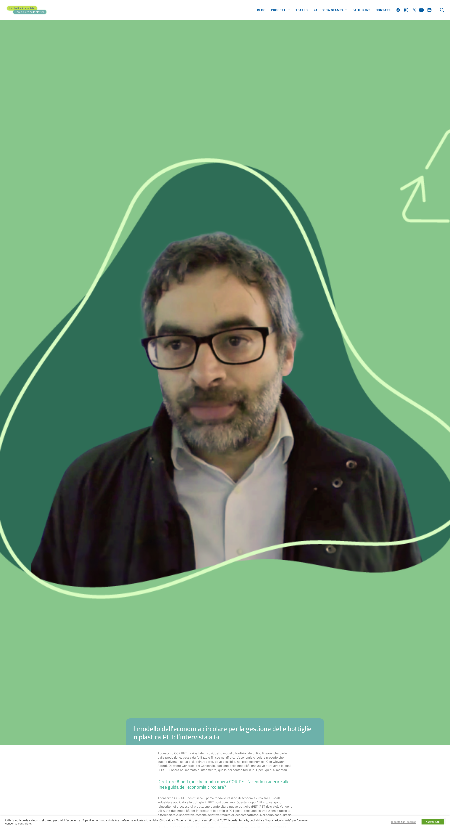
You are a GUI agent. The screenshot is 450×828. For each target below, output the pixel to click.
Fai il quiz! (361, 10)
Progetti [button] (278, 10)
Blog (261, 10)
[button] (399, 10)
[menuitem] (261, 10)
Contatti (383, 10)
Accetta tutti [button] (432, 821)
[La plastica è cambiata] (27, 10)
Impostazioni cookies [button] (403, 821)
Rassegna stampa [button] (328, 10)
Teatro (301, 10)
